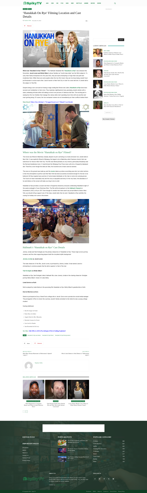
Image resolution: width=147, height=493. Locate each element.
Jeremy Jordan (27, 259)
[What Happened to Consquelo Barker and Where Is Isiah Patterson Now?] (33, 389)
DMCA (24, 450)
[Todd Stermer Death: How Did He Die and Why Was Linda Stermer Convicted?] (56, 389)
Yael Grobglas (27, 271)
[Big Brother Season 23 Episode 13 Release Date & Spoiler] (62, 450)
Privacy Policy (26, 460)
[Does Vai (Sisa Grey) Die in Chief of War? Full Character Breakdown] (98, 105)
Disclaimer (25, 447)
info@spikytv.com (61, 485)
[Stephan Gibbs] (29, 366)
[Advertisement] (108, 20)
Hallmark (25, 9)
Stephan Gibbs (27, 20)
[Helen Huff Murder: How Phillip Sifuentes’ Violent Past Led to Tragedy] (98, 94)
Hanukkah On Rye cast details (34, 335)
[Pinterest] (104, 479)
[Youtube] (113, 479)
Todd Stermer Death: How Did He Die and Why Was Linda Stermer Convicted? (56, 405)
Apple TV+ (106, 102)
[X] (108, 479)
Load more (108, 112)
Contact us (25, 455)
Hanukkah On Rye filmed (47, 335)
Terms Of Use (26, 458)
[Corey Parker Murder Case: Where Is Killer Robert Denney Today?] (78, 389)
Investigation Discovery (33, 401)
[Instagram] (99, 479)
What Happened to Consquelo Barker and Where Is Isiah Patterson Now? (33, 405)
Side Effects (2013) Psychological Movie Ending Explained (47, 331)
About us (25, 453)
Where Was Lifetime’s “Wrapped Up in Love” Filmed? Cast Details (51, 102)
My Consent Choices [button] (108, 119)
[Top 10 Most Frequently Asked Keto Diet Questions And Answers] (62, 443)
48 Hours (56, 401)
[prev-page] (24, 411)
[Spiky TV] (32, 3)
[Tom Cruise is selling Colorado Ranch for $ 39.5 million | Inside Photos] (62, 459)
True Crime (107, 50)
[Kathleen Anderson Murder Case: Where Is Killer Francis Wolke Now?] (98, 53)
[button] (115, 3)
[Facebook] (95, 479)
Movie (29, 9)
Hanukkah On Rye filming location (62, 335)
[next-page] (27, 411)
